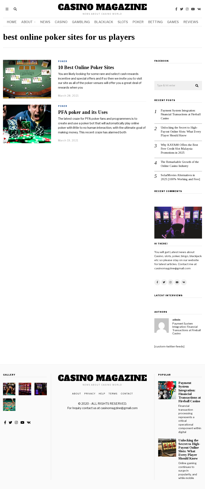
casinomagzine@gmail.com (119, 408)
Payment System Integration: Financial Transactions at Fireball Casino (181, 114)
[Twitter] (181, 9)
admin (176, 319)
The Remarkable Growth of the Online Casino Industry (180, 163)
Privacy (89, 393)
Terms (113, 393)
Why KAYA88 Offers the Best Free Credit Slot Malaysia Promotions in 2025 (179, 148)
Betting (155, 22)
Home (12, 22)
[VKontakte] (199, 9)
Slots (123, 22)
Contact (127, 393)
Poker (138, 22)
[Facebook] (176, 9)
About (27, 22)
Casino (61, 22)
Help (102, 393)
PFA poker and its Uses (83, 112)
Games (173, 22)
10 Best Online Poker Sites (86, 67)
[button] (197, 86)
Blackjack (103, 22)
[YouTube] (193, 9)
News (45, 22)
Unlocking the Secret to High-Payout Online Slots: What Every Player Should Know (181, 131)
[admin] (161, 325)
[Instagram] (187, 9)
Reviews (190, 22)
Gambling (81, 22)
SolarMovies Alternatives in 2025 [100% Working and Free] (180, 177)
